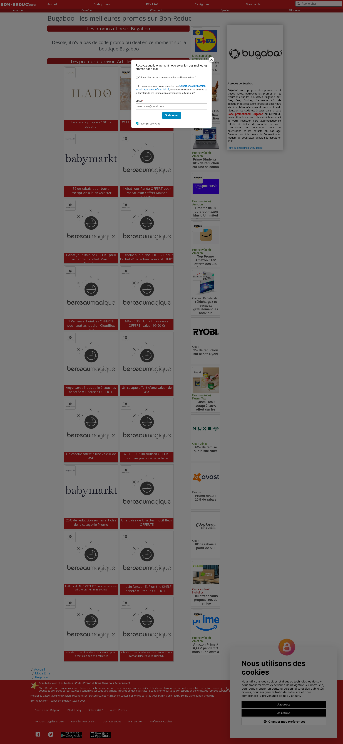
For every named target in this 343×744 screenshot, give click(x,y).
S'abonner (171, 115)
